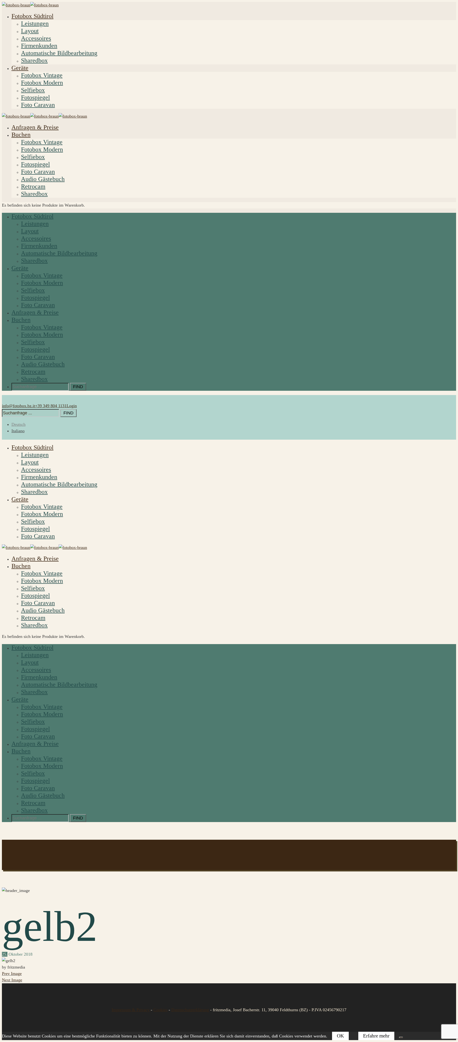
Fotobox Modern (42, 82)
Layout (30, 30)
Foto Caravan (38, 104)
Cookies (160, 1009)
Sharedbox (34, 60)
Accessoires (36, 38)
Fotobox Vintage (41, 75)
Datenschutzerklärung (190, 1009)
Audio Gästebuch (43, 179)
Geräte (19, 67)
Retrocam (33, 186)
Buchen (21, 134)
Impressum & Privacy (131, 1009)
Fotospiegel (35, 97)
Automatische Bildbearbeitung (59, 53)
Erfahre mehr (376, 1036)
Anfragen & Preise (35, 127)
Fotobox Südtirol (32, 16)
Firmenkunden (39, 45)
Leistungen (35, 23)
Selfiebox (33, 90)
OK (340, 1036)
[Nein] (401, 1037)
